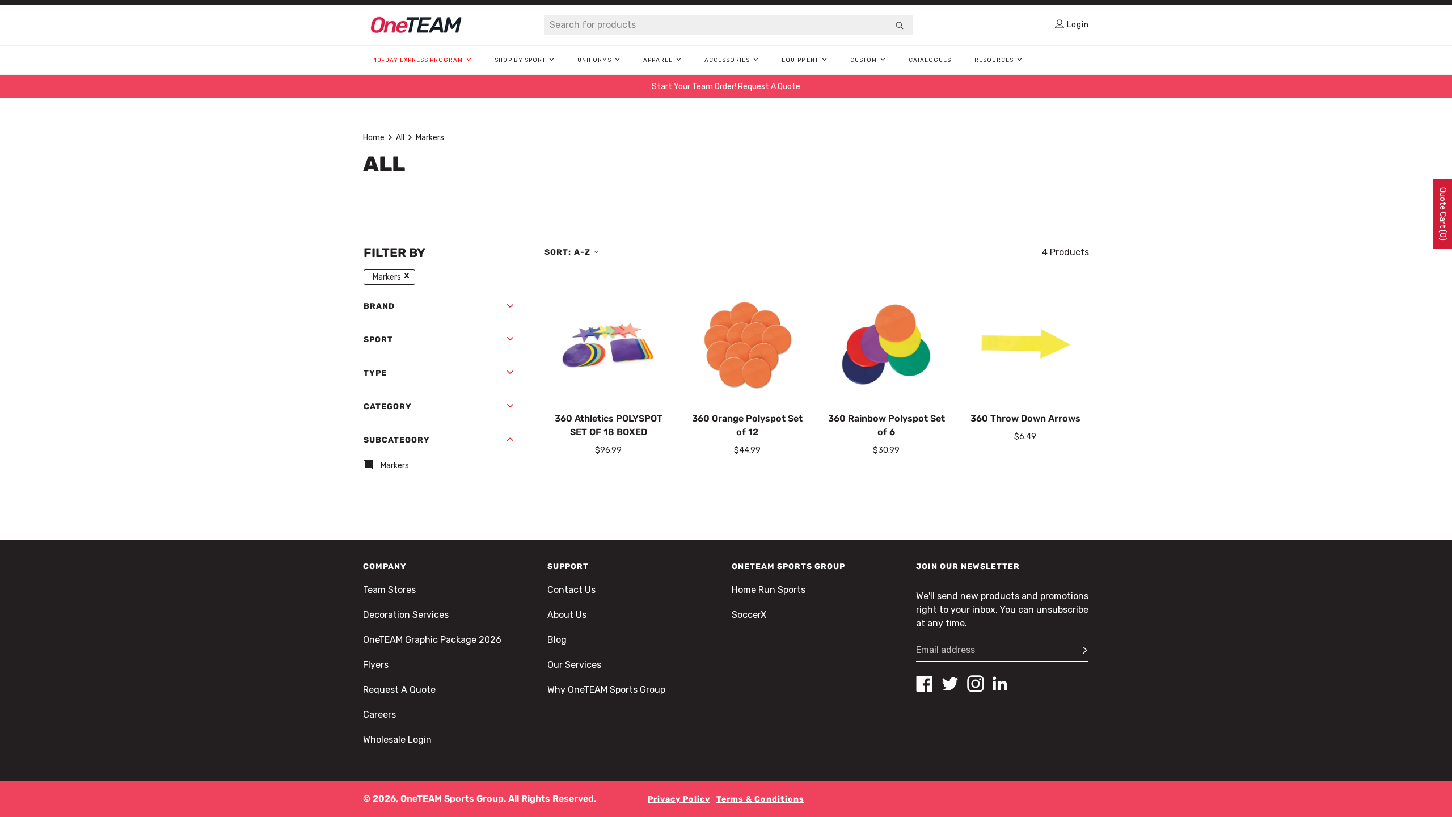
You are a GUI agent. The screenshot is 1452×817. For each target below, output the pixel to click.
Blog (557, 639)
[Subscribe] (1079, 650)
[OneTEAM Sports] (416, 24)
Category (388, 406)
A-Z (582, 252)
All (400, 137)
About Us (566, 614)
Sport (378, 339)
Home (374, 137)
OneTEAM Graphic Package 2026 (432, 639)
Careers (379, 714)
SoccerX (749, 614)
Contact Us (571, 589)
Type (375, 373)
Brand (379, 306)
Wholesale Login (397, 739)
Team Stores (389, 589)
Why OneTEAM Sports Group (606, 689)
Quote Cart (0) (1442, 214)
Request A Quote (399, 689)
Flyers (376, 664)
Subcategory (397, 440)
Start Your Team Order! (726, 86)
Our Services (574, 664)
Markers (430, 137)
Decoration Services (406, 614)
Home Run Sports (768, 589)
